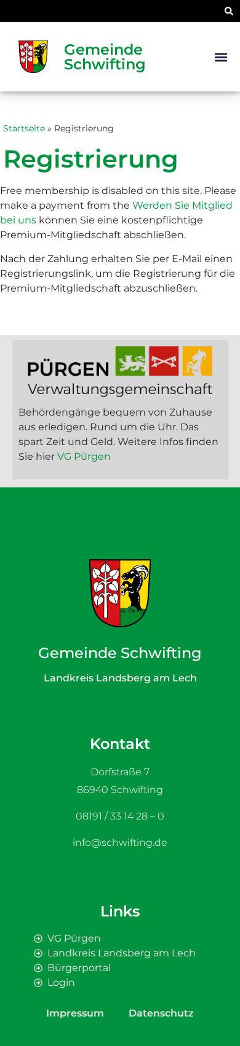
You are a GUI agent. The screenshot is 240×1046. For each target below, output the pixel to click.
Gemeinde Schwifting (105, 57)
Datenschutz (161, 1013)
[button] (229, 11)
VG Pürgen (84, 456)
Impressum (75, 1013)
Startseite (24, 128)
